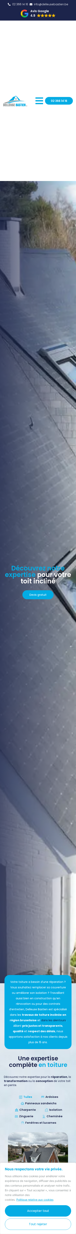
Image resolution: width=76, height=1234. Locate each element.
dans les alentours (53, 1020)
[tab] (25, 1097)
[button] (38, 13)
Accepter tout (38, 1211)
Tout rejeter (38, 1224)
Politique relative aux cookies (34, 1199)
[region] (38, 1198)
